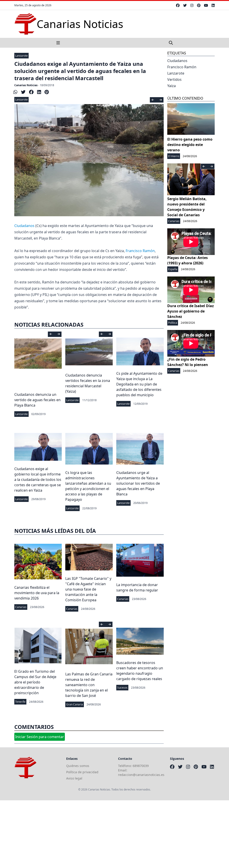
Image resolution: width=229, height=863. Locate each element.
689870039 (141, 766)
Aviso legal (74, 778)
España (172, 269)
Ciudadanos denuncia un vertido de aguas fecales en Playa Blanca (37, 400)
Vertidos (174, 79)
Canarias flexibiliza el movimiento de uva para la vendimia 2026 (36, 593)
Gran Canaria (74, 704)
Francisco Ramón (140, 250)
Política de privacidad (82, 772)
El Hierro (173, 156)
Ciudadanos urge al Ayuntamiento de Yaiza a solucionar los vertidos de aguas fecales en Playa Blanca (138, 483)
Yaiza (171, 85)
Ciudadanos (24, 225)
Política (172, 323)
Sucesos (122, 688)
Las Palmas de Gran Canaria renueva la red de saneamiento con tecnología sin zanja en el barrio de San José (88, 685)
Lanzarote (21, 56)
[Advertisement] (114, 831)
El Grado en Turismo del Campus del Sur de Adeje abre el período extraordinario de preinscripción (35, 682)
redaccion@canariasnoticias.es (141, 775)
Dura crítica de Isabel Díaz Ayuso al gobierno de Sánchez (190, 311)
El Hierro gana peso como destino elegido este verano (189, 144)
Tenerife (20, 702)
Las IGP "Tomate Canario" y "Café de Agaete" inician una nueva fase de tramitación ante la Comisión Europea (88, 589)
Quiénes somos (77, 766)
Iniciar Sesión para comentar (39, 736)
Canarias (20, 607)
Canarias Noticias (26, 85)
